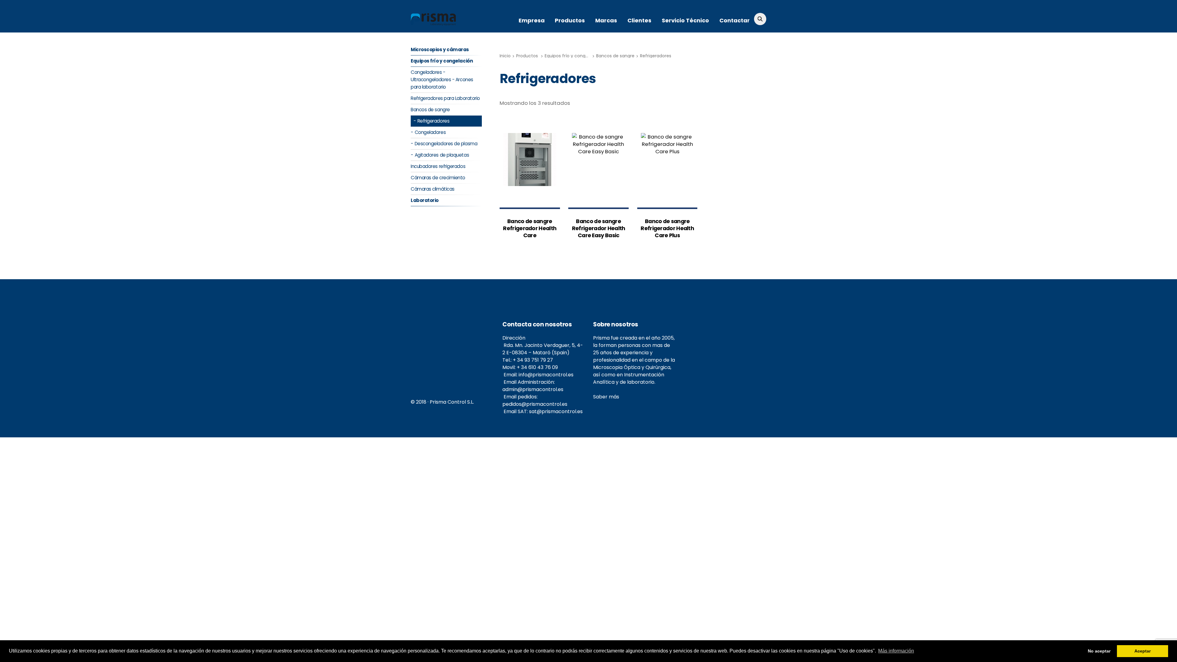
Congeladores (430, 132)
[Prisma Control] (433, 23)
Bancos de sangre (615, 56)
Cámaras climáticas (433, 189)
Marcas (606, 20)
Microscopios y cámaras (440, 49)
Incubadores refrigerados (438, 166)
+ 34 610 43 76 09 (537, 367)
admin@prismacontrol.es (532, 389)
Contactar (734, 20)
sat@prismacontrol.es (556, 411)
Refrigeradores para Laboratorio (445, 98)
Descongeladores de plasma (446, 143)
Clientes (639, 20)
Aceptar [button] (1142, 651)
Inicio (505, 56)
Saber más (606, 396)
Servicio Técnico (685, 20)
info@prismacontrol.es (546, 374)
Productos (570, 20)
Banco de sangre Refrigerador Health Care (529, 228)
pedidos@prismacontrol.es (534, 404)
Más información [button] (896, 650)
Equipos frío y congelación (573, 56)
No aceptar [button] (1099, 651)
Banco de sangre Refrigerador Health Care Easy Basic (598, 228)
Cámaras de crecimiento (438, 177)
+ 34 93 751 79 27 (533, 359)
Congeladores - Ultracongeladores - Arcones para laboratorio (442, 79)
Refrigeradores (655, 56)
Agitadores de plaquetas (442, 155)
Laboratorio (425, 200)
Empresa (532, 20)
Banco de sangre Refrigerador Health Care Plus (667, 228)
